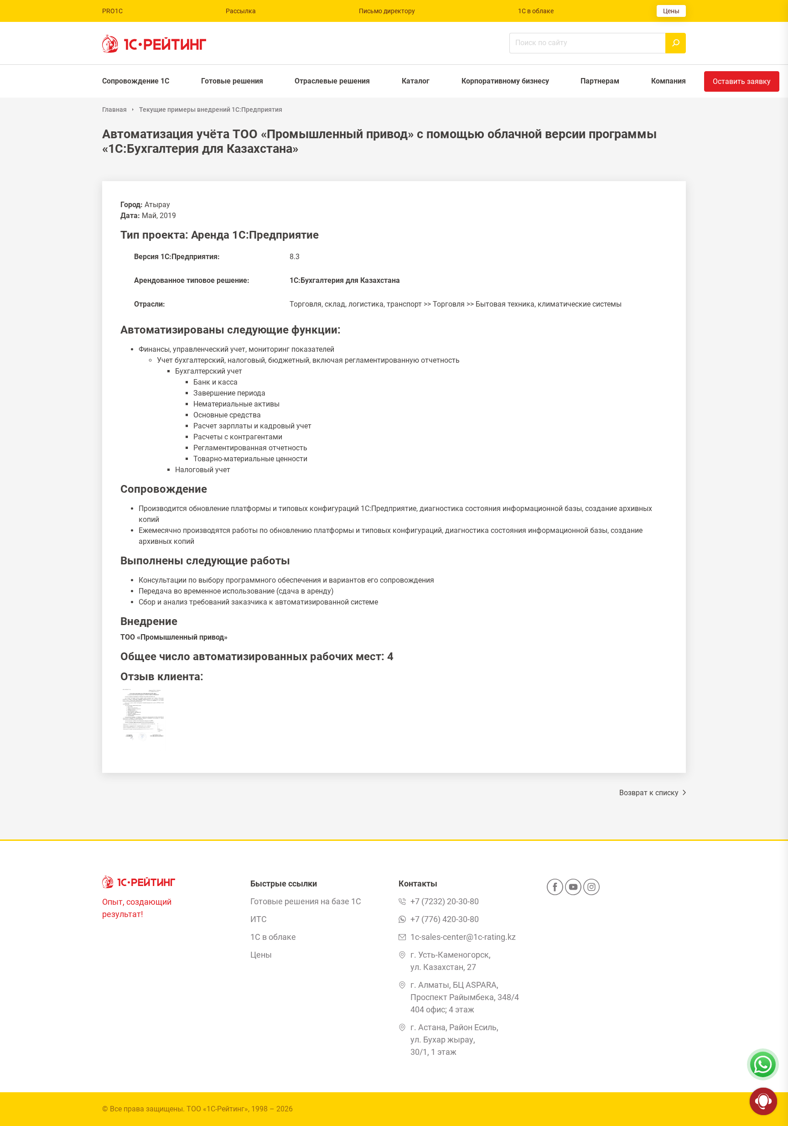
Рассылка (241, 11)
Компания (668, 81)
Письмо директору (387, 11)
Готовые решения (232, 81)
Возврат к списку (649, 792)
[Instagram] (591, 889)
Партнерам (600, 81)
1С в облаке (536, 11)
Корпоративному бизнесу (505, 81)
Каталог (416, 81)
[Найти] (675, 43)
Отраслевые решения (332, 81)
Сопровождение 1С (135, 81)
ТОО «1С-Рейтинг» (217, 1109)
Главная (114, 109)
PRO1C (112, 11)
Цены (671, 11)
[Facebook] (555, 889)
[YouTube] (573, 889)
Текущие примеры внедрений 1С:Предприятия (210, 109)
